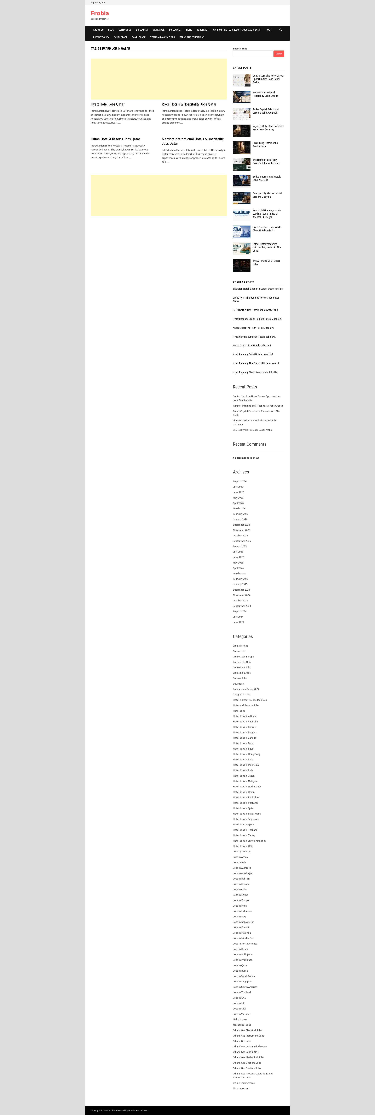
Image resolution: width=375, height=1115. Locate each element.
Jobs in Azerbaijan (243, 873)
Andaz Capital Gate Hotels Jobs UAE (252, 345)
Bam (145, 1110)
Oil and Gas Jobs (242, 1041)
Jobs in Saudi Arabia (244, 976)
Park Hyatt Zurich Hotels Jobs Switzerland (255, 309)
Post (269, 29)
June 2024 (238, 622)
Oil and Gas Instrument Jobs (248, 1035)
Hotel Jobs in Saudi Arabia (247, 813)
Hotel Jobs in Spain (243, 824)
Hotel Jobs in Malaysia (245, 781)
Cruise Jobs (239, 651)
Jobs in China (240, 889)
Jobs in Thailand (242, 992)
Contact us (125, 29)
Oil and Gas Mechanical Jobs (248, 1057)
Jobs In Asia (239, 862)
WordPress (133, 1110)
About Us (98, 29)
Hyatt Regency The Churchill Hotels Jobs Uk (256, 363)
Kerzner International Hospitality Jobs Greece (265, 94)
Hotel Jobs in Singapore (246, 819)
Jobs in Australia (242, 867)
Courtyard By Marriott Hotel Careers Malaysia (267, 195)
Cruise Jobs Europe (243, 656)
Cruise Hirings (240, 645)
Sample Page (120, 37)
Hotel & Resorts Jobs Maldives (250, 700)
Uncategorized (241, 1088)
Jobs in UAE (239, 997)
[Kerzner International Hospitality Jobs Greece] (241, 93)
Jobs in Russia (240, 970)
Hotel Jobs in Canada (244, 737)
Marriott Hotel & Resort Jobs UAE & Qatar (237, 29)
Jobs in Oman (240, 949)
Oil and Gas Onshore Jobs (247, 1068)
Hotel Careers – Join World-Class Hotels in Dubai (267, 229)
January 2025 (240, 584)
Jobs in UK (239, 1003)
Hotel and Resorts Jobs (246, 705)
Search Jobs (240, 48)
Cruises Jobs (240, 678)
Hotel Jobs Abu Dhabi (244, 716)
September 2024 (242, 606)
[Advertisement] (159, 79)
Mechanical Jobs (242, 1024)
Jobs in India (240, 905)
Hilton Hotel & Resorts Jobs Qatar (115, 139)
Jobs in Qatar (240, 965)
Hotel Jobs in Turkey (244, 835)
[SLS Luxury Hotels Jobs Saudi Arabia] (241, 143)
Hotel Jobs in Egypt (243, 748)
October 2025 (240, 535)
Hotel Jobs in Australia (245, 721)
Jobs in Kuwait (241, 927)
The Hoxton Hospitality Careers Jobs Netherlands (267, 161)
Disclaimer (142, 29)
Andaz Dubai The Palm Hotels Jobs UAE (253, 327)
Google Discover (242, 694)
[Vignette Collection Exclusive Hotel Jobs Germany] (241, 126)
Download (238, 683)
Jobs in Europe (241, 900)
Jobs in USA (239, 1008)
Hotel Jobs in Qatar (243, 808)
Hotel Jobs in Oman (244, 792)
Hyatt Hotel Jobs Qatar (108, 104)
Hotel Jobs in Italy (243, 770)
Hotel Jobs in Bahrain (244, 727)
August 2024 (240, 611)
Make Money (240, 1019)
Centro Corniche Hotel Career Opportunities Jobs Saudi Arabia (268, 79)
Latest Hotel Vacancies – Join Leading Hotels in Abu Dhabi (267, 247)
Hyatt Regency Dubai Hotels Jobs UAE (253, 354)
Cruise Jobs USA (242, 662)
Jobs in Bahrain (241, 878)
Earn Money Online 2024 (246, 689)
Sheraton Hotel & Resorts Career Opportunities (258, 288)
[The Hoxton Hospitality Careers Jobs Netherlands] (241, 160)
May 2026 (238, 497)
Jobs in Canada (241, 884)
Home (189, 29)
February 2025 (240, 578)
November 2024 (241, 595)
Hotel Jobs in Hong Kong (246, 754)
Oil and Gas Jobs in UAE (246, 1052)
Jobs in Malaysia (242, 932)
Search (279, 53)
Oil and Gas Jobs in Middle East (250, 1046)
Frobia (100, 13)
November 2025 (241, 530)
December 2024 (241, 589)
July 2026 (238, 486)
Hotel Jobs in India (243, 759)
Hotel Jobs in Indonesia (246, 765)
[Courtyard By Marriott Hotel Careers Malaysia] (241, 194)
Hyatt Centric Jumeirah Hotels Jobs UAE (254, 336)
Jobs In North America (245, 943)
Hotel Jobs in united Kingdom (249, 840)
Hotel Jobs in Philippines (246, 797)
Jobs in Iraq (239, 916)
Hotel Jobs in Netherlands (247, 786)
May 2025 (238, 562)
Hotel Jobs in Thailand (245, 829)
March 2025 (239, 573)
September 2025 (242, 541)
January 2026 (240, 519)
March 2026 (239, 508)
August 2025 (240, 546)
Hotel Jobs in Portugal (245, 802)
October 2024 (240, 600)
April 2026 (238, 503)
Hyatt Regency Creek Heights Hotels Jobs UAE (257, 318)
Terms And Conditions (192, 37)
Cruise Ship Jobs (242, 672)
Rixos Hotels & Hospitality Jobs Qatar (189, 104)
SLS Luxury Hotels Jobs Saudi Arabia (265, 144)
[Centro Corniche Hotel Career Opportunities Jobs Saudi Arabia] (241, 76)
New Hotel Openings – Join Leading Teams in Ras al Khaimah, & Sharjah (267, 214)
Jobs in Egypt (240, 894)
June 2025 (238, 557)
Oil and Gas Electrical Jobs (247, 1030)
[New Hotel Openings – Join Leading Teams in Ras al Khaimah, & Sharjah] (241, 210)
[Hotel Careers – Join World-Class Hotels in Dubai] (241, 227)
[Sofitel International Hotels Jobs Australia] (241, 177)
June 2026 (238, 492)
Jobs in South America (245, 987)
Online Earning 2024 (244, 1083)
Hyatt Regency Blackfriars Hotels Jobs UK (255, 372)
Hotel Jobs (239, 710)
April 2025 (238, 568)
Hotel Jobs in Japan (244, 775)
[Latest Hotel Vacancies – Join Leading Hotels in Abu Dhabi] (241, 244)
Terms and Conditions (162, 37)
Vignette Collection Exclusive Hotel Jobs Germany (268, 128)
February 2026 (240, 513)
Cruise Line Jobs (242, 667)
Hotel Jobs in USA (243, 846)
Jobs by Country (241, 851)
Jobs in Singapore (242, 981)
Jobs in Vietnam (241, 1014)
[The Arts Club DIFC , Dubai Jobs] (241, 261)
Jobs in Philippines (243, 954)
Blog (111, 29)
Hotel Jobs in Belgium (245, 732)
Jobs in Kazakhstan (243, 922)
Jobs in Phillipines (242, 959)
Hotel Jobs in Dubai (243, 743)
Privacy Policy (101, 37)
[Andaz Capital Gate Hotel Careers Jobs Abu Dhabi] (241, 109)
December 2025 (241, 524)
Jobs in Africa (240, 857)
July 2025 (238, 551)
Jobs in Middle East (243, 938)
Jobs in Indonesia (242, 911)
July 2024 (238, 616)
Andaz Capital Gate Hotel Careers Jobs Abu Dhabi (266, 111)
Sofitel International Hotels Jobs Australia (267, 178)
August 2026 (240, 481)
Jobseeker (202, 29)
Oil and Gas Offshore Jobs (247, 1062)
